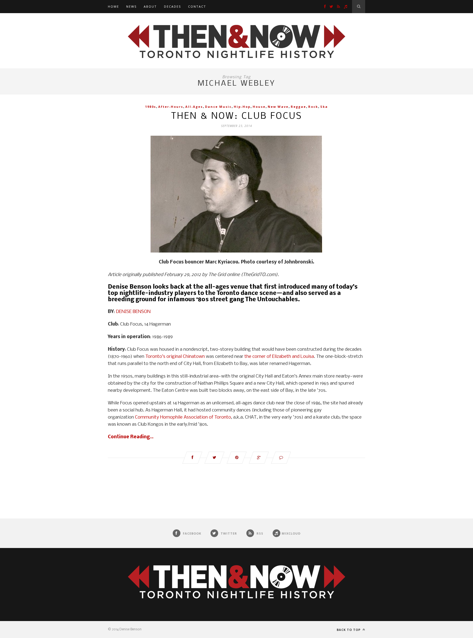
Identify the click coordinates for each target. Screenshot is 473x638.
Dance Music (218, 107)
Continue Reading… (131, 437)
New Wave (278, 107)
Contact (197, 6)
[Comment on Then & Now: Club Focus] (281, 458)
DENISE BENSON (133, 311)
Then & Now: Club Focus (236, 116)
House (259, 107)
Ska (324, 107)
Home (113, 6)
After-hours (170, 107)
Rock (313, 107)
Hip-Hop (242, 107)
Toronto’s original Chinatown (175, 356)
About (150, 6)
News (131, 6)
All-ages (194, 107)
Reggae (298, 107)
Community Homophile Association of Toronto (183, 417)
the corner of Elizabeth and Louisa (279, 356)
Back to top (349, 630)
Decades (172, 6)
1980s (150, 107)
